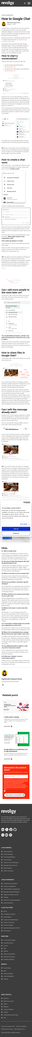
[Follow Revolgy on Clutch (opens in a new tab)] (2, 836)
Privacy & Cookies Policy (11, 787)
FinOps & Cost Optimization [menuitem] (11, 862)
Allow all (16, 529)
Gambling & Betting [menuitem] (9, 959)
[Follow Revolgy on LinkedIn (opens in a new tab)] (2, 830)
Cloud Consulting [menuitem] (8, 854)
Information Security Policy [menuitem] (11, 1015)
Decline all (16, 533)
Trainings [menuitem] (6, 897)
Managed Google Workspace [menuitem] (12, 892)
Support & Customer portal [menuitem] (11, 894)
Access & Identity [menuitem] (8, 925)
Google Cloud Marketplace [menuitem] (11, 919)
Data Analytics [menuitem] (7, 917)
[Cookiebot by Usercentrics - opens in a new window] (23, 503)
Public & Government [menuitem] (9, 954)
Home (3, 8)
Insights (9, 8)
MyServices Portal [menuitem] (9, 1001)
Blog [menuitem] (5, 971)
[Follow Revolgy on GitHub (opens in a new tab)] (14, 830)
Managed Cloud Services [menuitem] (10, 865)
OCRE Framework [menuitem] (8, 871)
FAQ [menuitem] (5, 1018)
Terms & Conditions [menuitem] (21, 1026)
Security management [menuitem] (10, 886)
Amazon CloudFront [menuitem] (9, 922)
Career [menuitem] (5, 1004)
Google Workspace (7, 15)
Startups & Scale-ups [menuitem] (9, 956)
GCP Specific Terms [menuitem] (19, 1029)
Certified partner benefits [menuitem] (10, 883)
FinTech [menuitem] (6, 945)
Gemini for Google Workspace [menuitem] (12, 900)
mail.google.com (10, 71)
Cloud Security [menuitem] (7, 860)
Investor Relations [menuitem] (8, 1009)
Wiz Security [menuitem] (7, 931)
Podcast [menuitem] (6, 979)
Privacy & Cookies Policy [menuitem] (8, 1026)
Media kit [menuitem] (6, 1006)
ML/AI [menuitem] (5, 911)
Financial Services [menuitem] (8, 943)
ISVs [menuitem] (5, 948)
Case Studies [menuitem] (7, 968)
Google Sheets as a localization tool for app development (15, 750)
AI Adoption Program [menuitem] (9, 914)
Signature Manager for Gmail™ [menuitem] (12, 928)
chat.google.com (11, 67)
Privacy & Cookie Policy (19, 790)
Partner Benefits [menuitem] (8, 851)
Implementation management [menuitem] (12, 889)
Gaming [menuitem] (6, 951)
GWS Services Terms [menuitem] (7, 1029)
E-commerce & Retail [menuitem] (9, 940)
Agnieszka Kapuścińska (13, 22)
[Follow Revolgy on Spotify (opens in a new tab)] (10, 836)
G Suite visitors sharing (11, 717)
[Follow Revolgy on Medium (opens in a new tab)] (6, 836)
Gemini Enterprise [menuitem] (8, 903)
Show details (23, 524)
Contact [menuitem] (6, 1012)
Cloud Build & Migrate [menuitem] (9, 857)
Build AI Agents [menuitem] (8, 868)
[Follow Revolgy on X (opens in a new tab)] (6, 830)
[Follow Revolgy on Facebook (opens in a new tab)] (10, 830)
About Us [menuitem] (6, 998)
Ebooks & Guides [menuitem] (8, 973)
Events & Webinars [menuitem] (9, 976)
